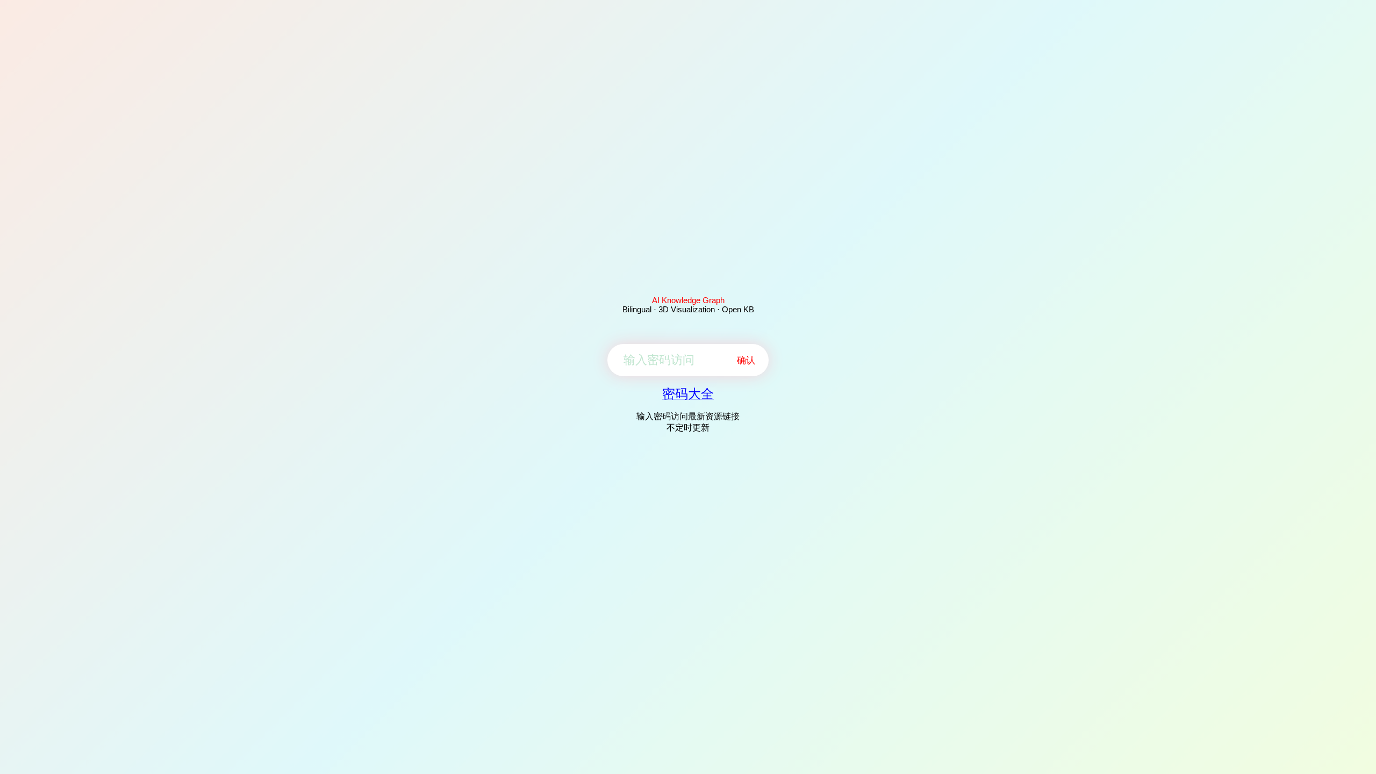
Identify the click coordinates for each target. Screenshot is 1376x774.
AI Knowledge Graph (688, 300)
